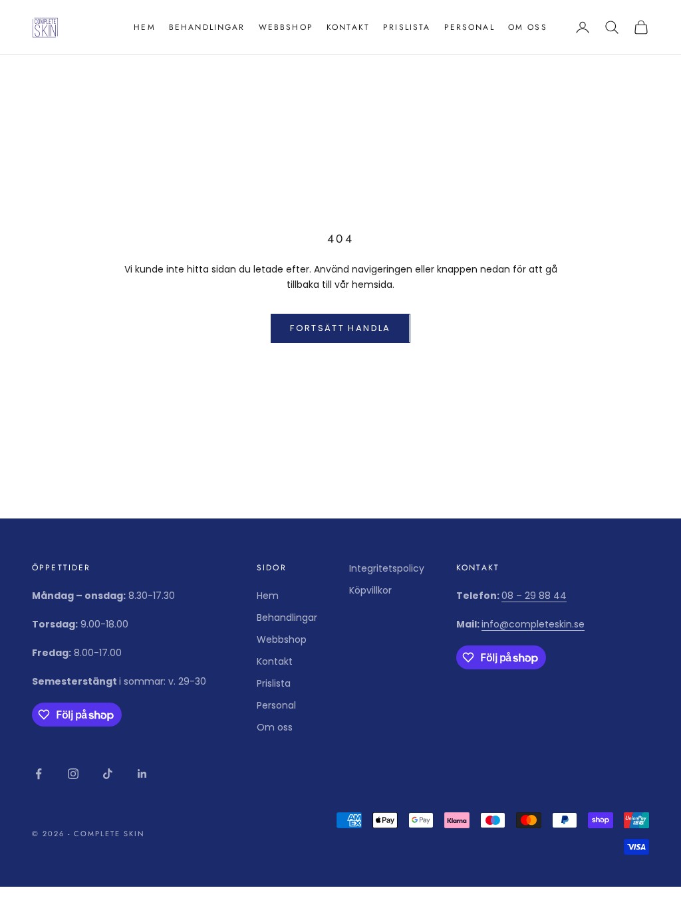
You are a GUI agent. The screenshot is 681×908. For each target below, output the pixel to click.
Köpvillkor (370, 590)
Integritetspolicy (386, 568)
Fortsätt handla (340, 328)
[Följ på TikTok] (107, 773)
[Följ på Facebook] (38, 773)
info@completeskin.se (533, 624)
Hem (144, 27)
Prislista (406, 27)
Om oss (527, 27)
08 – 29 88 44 (534, 595)
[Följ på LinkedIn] (142, 773)
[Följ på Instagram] (73, 773)
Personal (469, 27)
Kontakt (348, 27)
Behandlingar (207, 27)
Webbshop (286, 27)
